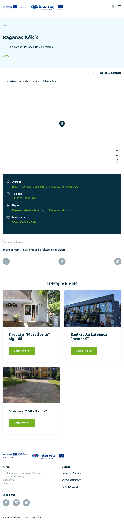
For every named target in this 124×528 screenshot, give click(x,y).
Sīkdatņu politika (32, 517)
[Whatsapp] (117, 261)
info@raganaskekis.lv (56, 210)
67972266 (30, 198)
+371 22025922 (70, 486)
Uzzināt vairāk (22, 350)
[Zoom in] (117, 150)
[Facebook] (6, 261)
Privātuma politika (11, 517)
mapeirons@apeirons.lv (74, 473)
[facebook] (6, 502)
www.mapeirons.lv (71, 480)
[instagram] (16, 502)
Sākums (6, 25)
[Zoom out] (117, 155)
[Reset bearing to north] (117, 160)
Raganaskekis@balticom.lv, (28, 210)
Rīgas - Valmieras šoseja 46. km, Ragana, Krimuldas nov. (45, 186)
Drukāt (6, 55)
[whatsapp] (26, 502)
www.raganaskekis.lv (24, 222)
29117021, (18, 198)
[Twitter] (62, 261)
